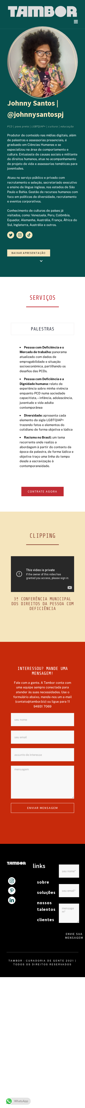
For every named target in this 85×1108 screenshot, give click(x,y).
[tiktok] (29, 234)
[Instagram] (11, 881)
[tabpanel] (42, 406)
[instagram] (19, 234)
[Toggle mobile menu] (76, 21)
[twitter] (10, 234)
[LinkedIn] (11, 900)
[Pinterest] (11, 890)
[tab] (42, 329)
